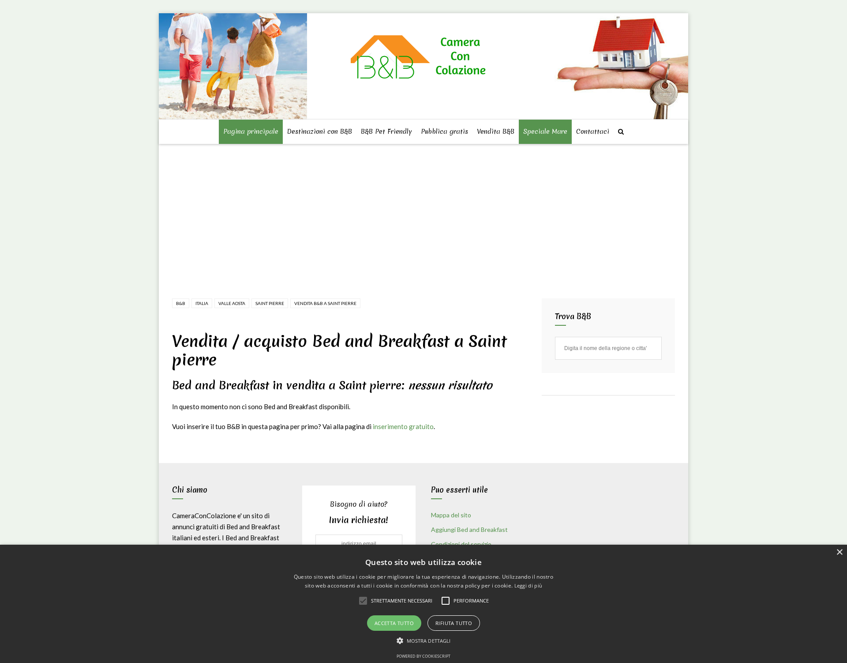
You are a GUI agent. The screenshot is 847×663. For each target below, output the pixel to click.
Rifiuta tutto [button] (453, 623)
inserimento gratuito (403, 426)
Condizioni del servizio (461, 544)
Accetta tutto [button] (394, 623)
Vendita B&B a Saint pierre (325, 303)
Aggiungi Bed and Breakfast (469, 529)
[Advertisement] (425, 211)
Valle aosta (231, 303)
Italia (201, 303)
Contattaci (592, 131)
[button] (424, 640)
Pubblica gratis (444, 131)
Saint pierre (269, 303)
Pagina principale (250, 131)
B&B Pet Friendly (386, 131)
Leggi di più (528, 585)
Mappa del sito (451, 515)
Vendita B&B (495, 131)
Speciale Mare (545, 131)
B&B (180, 303)
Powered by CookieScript (423, 656)
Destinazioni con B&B (319, 131)
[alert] (423, 604)
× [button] (839, 552)
